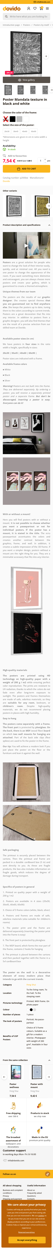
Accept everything (27, 1240)
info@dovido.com (15, 1160)
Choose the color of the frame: (20, 112)
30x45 (15, 131)
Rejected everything (26, 1232)
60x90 (33, 131)
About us (31, 1190)
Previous (4, 1077)
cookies (41, 1215)
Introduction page (11, 25)
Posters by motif (41, 25)
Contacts (31, 1199)
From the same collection (15, 1060)
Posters (26, 25)
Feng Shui (31, 984)
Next (46, 56)
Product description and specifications (21, 225)
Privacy (6, 1196)
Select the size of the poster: (19, 125)
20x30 (6, 131)
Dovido (6, 181)
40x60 (24, 131)
